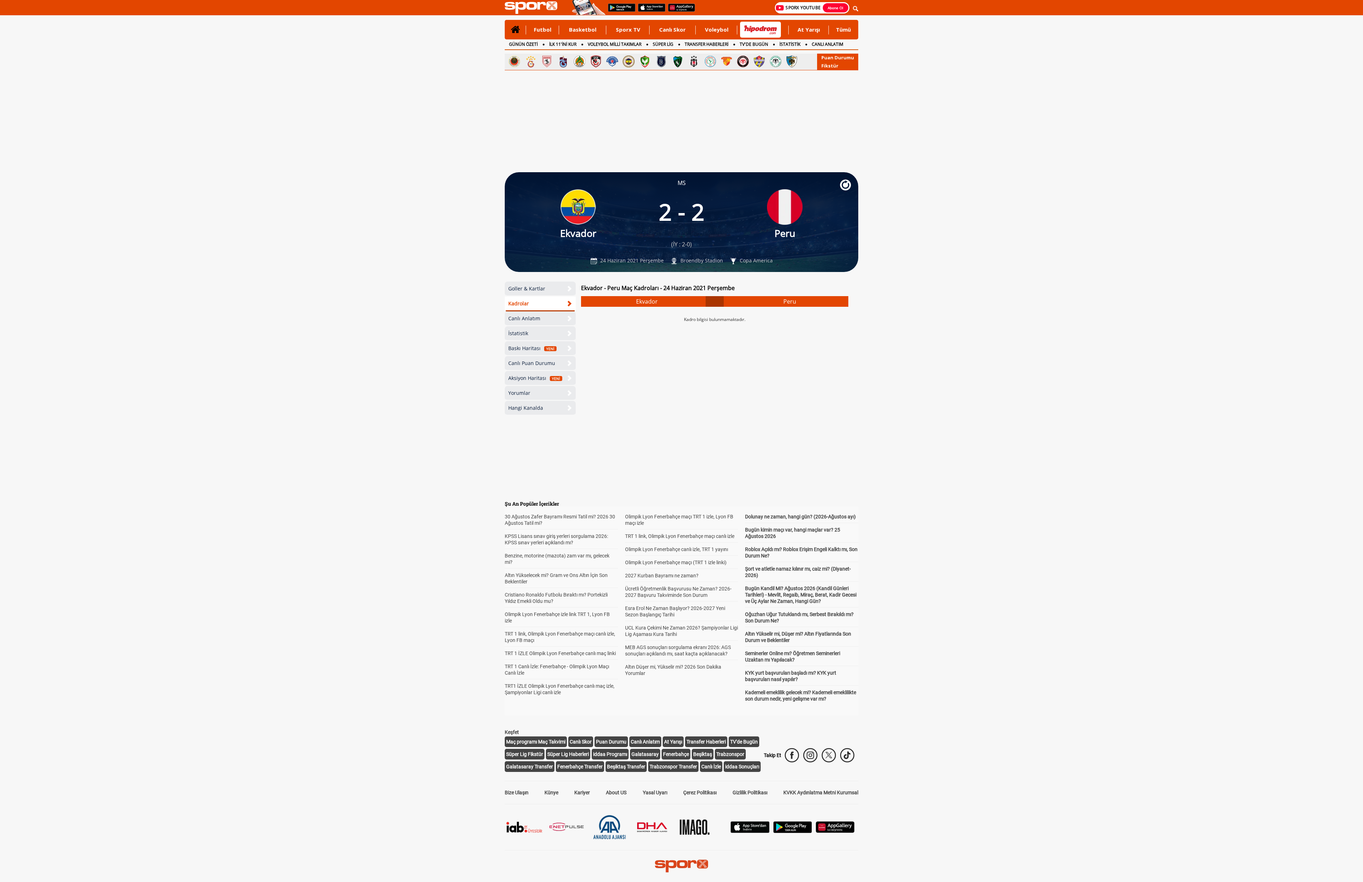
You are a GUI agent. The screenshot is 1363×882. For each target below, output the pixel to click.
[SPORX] (681, 866)
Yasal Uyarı (655, 792)
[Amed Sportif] (645, 61)
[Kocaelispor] (678, 61)
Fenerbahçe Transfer (580, 766)
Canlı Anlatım (524, 318)
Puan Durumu (837, 57)
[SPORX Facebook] (792, 755)
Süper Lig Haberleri (568, 754)
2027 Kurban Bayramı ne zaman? (662, 575)
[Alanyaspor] (580, 61)
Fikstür (829, 65)
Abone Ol (835, 7)
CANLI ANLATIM (827, 44)
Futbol (542, 29)
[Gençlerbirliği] (514, 61)
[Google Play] (792, 831)
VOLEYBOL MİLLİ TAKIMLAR (614, 44)
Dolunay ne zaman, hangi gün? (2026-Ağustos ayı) (800, 516)
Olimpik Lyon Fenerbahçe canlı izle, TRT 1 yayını (676, 549)
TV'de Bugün (744, 742)
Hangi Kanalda (525, 407)
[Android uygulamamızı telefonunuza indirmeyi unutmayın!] (619, 11)
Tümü (843, 29)
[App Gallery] (835, 831)
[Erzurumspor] (792, 61)
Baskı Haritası (531, 348)
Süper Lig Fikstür (524, 754)
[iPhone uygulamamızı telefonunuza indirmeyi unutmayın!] (649, 11)
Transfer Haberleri (706, 742)
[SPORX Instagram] (810, 755)
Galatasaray (645, 754)
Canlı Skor (672, 29)
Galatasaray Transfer (529, 766)
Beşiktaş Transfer (626, 766)
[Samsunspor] (547, 61)
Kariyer (582, 792)
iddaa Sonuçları (742, 766)
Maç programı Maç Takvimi (535, 742)
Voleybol (716, 29)
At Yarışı (809, 29)
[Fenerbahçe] (629, 61)
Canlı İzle (711, 766)
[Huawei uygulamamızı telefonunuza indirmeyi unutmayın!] (679, 11)
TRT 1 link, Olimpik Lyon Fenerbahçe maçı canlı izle (679, 536)
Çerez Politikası (700, 792)
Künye (551, 792)
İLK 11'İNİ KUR (562, 44)
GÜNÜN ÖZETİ (523, 44)
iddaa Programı (610, 754)
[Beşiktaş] (694, 61)
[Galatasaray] (531, 61)
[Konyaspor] (776, 61)
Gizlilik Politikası (750, 792)
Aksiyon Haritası (534, 378)
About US (616, 792)
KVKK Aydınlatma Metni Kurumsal (820, 792)
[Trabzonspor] (563, 61)
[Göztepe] (727, 61)
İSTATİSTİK (789, 44)
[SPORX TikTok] (847, 755)
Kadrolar (518, 303)
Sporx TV (628, 29)
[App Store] (750, 831)
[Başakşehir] (661, 61)
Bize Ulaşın (517, 792)
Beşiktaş (702, 754)
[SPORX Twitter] (829, 755)
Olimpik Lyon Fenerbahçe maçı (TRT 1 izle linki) (676, 562)
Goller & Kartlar (526, 288)
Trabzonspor (730, 754)
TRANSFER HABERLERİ (706, 44)
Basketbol (582, 29)
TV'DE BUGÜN (754, 44)
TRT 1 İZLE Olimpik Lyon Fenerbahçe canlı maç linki (560, 653)
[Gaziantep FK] (596, 61)
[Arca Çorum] (743, 61)
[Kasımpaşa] (612, 61)
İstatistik (518, 333)
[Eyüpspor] (759, 61)
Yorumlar (519, 393)
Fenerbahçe (676, 754)
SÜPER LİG (663, 44)
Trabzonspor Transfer (673, 766)
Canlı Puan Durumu (531, 363)
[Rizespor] (710, 61)
